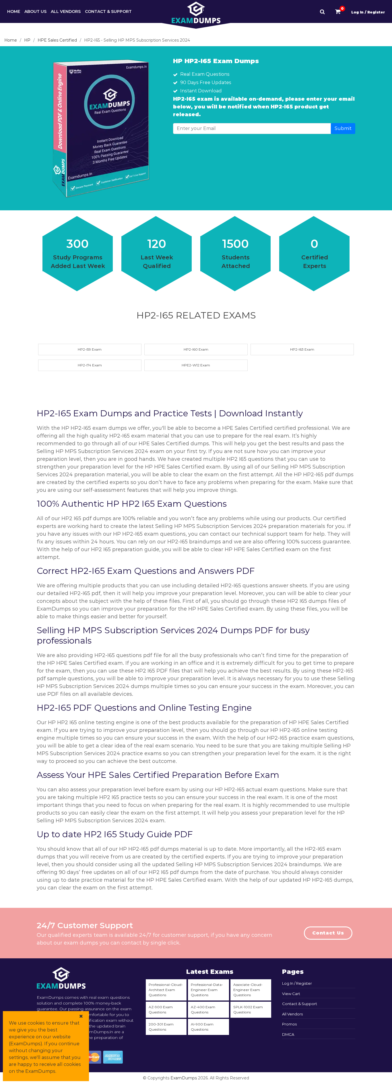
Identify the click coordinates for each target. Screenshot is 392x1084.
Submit (343, 128)
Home (13, 11)
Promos (289, 1024)
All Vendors (66, 11)
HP (27, 40)
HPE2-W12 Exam (196, 365)
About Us (35, 11)
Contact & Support (108, 11)
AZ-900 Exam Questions (161, 1009)
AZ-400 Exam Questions (203, 1009)
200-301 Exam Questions (161, 1026)
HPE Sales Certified (57, 40)
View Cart (291, 993)
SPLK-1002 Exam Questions (248, 1009)
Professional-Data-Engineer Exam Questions (207, 989)
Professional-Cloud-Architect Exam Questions (166, 989)
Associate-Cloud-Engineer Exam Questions (248, 989)
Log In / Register (368, 12)
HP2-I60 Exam (196, 349)
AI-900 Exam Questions (202, 1026)
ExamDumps (183, 1078)
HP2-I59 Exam (90, 349)
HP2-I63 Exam (302, 349)
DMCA (288, 1034)
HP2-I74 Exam (90, 365)
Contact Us (328, 933)
